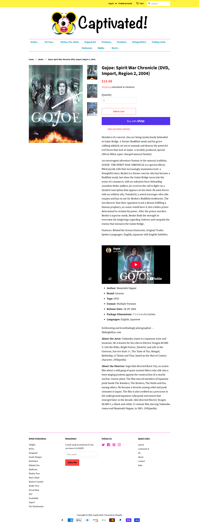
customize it (143, 448)
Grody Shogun (35, 457)
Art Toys (49, 42)
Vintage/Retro (139, 42)
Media (101, 48)
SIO (30, 494)
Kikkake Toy (34, 465)
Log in (111, 3)
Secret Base (34, 490)
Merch (115, 48)
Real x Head (34, 477)
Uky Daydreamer (36, 506)
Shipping (106, 87)
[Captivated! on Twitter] (103, 445)
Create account (125, 3)
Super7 (32, 502)
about (140, 457)
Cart (141, 3)
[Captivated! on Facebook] (108, 445)
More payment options (119, 128)
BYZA (31, 448)
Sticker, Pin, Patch (69, 42)
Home (31, 59)
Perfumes (106, 42)
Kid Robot (33, 461)
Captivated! (98, 515)
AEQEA (32, 444)
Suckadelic (34, 498)
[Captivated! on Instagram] (119, 445)
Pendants (121, 42)
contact (141, 461)
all (139, 452)
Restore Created (36, 481)
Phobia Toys (34, 473)
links (140, 465)
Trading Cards (158, 42)
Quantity (107, 94)
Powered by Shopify (113, 515)
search (141, 444)
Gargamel (33, 452)
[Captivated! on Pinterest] (114, 445)
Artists (34, 42)
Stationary (87, 48)
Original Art (90, 42)
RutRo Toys (34, 485)
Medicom (33, 469)
